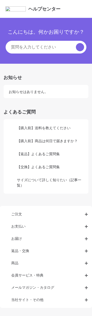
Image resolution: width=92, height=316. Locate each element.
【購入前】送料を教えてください (44, 128)
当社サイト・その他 (27, 299)
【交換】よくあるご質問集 (38, 167)
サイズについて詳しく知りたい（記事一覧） (49, 182)
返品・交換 (20, 250)
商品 (14, 263)
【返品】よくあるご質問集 (38, 154)
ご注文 (16, 214)
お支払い (18, 226)
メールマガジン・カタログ (32, 287)
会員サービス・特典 (27, 275)
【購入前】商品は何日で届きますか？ (47, 141)
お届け (16, 238)
